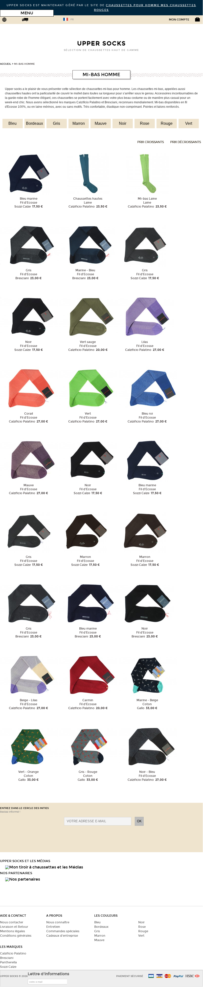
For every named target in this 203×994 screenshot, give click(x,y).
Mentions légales (12, 931)
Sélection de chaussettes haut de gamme (101, 50)
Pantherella (8, 962)
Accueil (5, 64)
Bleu (12, 123)
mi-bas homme (24, 64)
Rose (144, 123)
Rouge (167, 123)
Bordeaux (34, 123)
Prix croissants (150, 142)
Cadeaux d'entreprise (62, 935)
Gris (56, 123)
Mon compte (179, 19)
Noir (122, 123)
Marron (78, 123)
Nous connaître (57, 922)
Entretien (53, 927)
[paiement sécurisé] (159, 976)
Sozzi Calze (8, 967)
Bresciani (6, 958)
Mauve (101, 123)
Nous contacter (11, 922)
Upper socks (101, 43)
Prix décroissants (185, 142)
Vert (188, 123)
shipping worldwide (11, 21)
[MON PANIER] (194, 21)
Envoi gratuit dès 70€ (32, 21)
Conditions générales (15, 935)
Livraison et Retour (14, 927)
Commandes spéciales (62, 931)
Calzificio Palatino (13, 953)
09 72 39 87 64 (53, 21)
